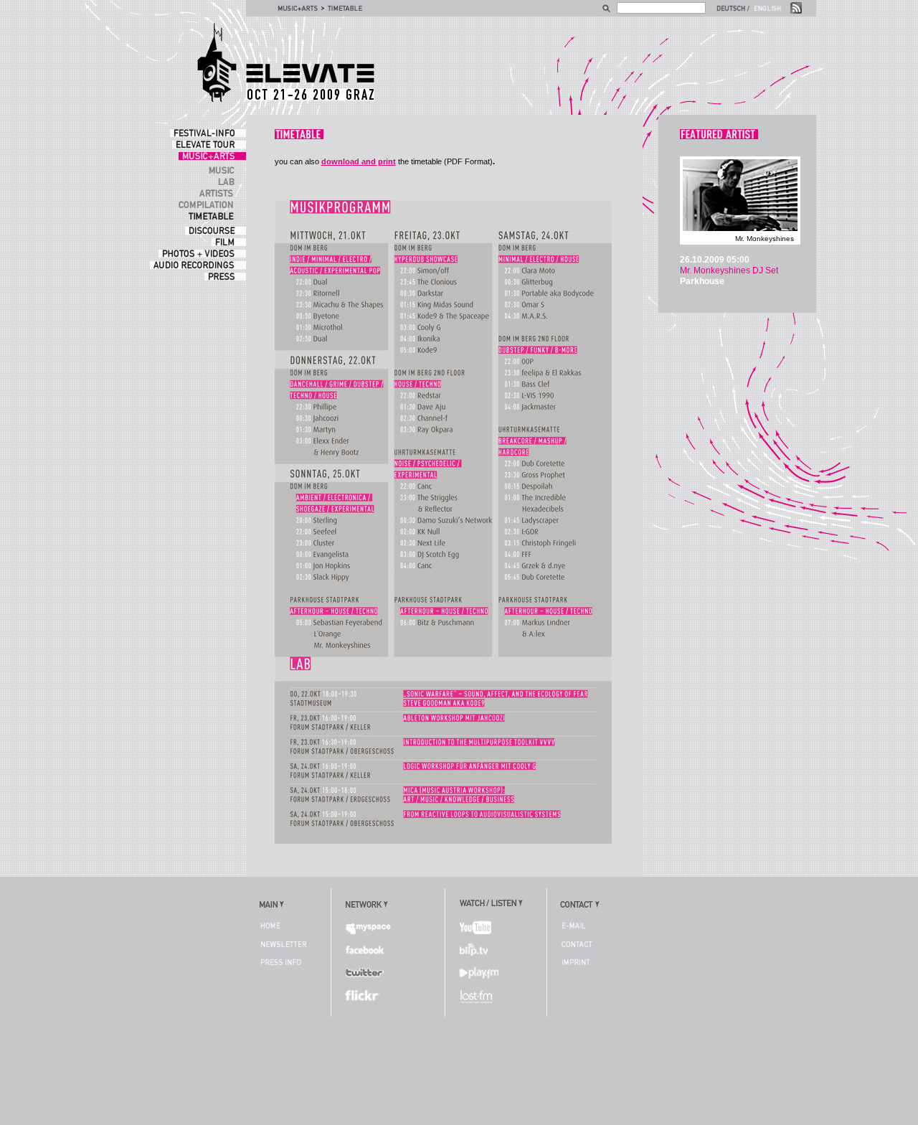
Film (229, 242)
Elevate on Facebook (367, 950)
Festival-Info (208, 133)
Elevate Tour (209, 145)
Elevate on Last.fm (480, 994)
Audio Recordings (198, 265)
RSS (796, 8)
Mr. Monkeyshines (764, 239)
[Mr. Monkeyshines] (740, 231)
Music (225, 170)
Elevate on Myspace (367, 928)
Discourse (215, 231)
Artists (220, 193)
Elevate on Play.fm (480, 972)
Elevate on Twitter (367, 972)
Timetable (343, 7)
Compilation (210, 204)
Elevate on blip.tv (480, 950)
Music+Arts (296, 7)
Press (225, 277)
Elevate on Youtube (480, 928)
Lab (229, 181)
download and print (358, 161)
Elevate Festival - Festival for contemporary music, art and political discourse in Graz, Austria (285, 63)
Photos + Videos (202, 254)
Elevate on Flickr (367, 994)
